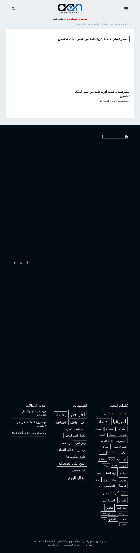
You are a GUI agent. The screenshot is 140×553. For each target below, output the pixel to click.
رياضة (110, 472)
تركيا (111, 459)
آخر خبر (77, 414)
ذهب (114, 465)
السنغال (98, 428)
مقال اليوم (77, 477)
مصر (109, 507)
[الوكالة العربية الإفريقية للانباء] (70, 8)
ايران (124, 452)
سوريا (98, 473)
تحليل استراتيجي (75, 435)
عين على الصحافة (72, 463)
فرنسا (122, 485)
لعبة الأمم (122, 507)
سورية (124, 479)
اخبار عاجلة (78, 422)
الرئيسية (124, 24)
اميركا (105, 446)
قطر (125, 493)
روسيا (106, 465)
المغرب (121, 441)
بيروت (103, 453)
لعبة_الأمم (109, 500)
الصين (102, 434)
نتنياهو (113, 519)
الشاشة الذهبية (76, 429)
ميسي (123, 518)
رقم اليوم (80, 443)
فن (99, 485)
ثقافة (102, 459)
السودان (123, 434)
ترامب (121, 458)
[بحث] (14, 8)
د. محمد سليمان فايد (121, 101)
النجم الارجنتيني (120, 446)
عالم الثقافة (65, 449)
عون (106, 479)
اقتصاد (103, 421)
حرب (123, 465)
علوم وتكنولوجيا (76, 456)
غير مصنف (79, 470)
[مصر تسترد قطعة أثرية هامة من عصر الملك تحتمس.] (101, 68)
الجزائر (122, 428)
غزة (98, 479)
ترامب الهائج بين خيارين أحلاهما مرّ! (29, 432)
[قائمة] (126, 8)
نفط (104, 519)
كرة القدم (111, 492)
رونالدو (123, 473)
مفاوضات (122, 513)
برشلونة (113, 452)
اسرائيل (110, 413)
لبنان (122, 500)
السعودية (110, 428)
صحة (114, 479)
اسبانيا (123, 413)
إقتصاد (60, 414)
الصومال (112, 434)
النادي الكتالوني (106, 441)
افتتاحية (60, 422)
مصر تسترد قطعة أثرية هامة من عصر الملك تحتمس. (102, 94)
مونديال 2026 (108, 513)
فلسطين (109, 485)
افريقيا (119, 421)
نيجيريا (124, 524)
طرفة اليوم (81, 450)
